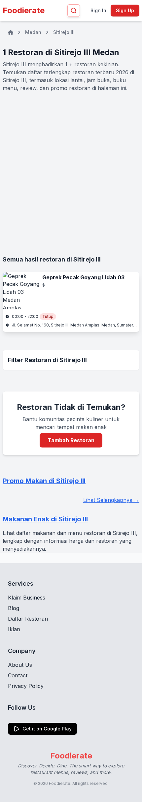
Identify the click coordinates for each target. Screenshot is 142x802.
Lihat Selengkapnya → (111, 500)
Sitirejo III (64, 32)
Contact (17, 675)
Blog (13, 608)
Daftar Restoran (28, 618)
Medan (33, 32)
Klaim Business (26, 597)
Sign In (98, 10)
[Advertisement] (71, 173)
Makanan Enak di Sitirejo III (45, 519)
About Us (20, 665)
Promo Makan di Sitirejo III (44, 481)
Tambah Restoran (71, 440)
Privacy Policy (26, 686)
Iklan (14, 629)
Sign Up (125, 10)
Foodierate (24, 10)
